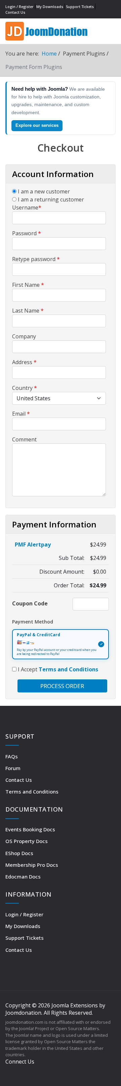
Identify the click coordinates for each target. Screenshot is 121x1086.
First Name (28, 284)
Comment (24, 439)
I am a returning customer (50, 199)
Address (24, 362)
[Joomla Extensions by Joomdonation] (47, 30)
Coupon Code (30, 603)
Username (26, 207)
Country (24, 388)
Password (26, 233)
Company (24, 336)
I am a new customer (43, 191)
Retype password (36, 259)
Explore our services (36, 125)
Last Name (28, 310)
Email (21, 413)
